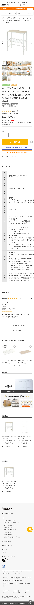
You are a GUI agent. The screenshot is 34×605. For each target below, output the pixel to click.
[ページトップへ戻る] (30, 601)
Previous (2, 42)
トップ (4, 17)
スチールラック (12, 17)
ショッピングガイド (7, 156)
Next (31, 42)
